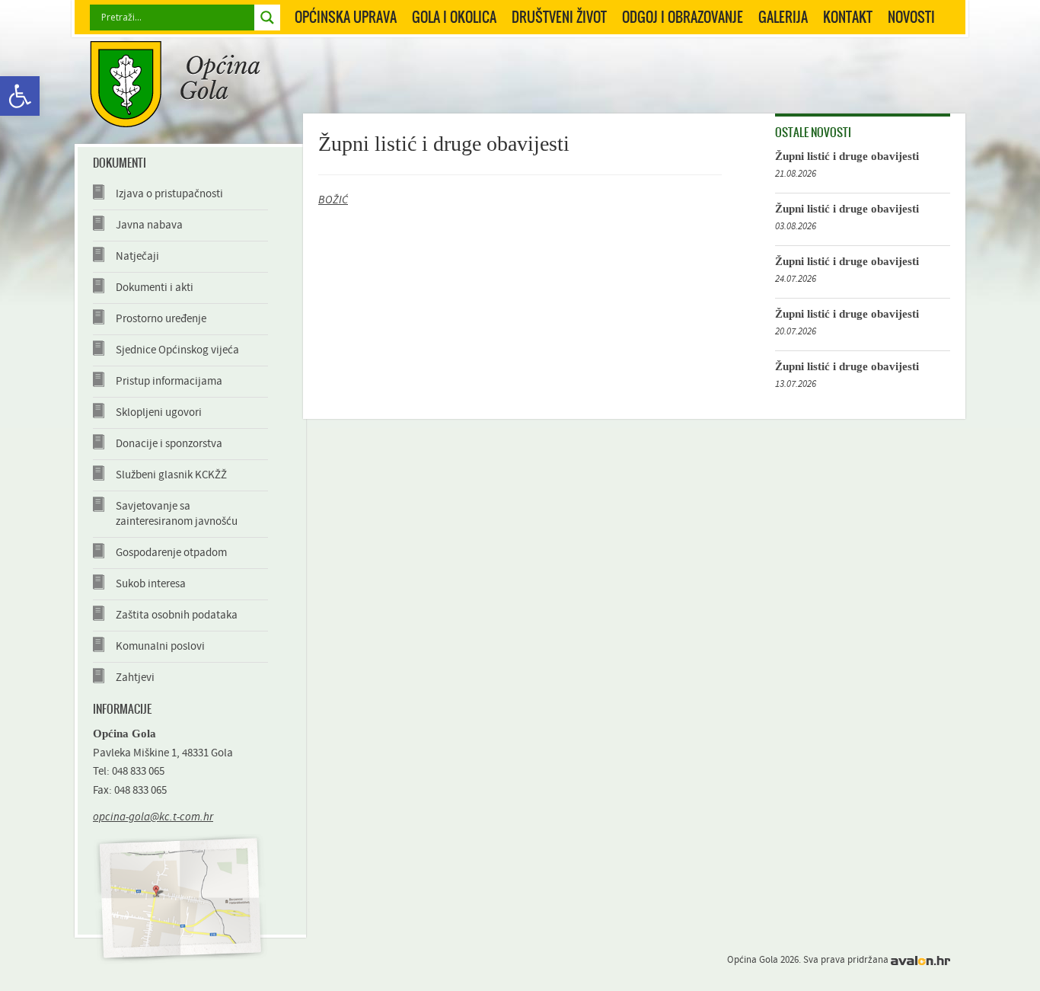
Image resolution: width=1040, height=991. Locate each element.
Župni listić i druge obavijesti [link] (847, 155)
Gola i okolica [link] (454, 16)
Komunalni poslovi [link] (160, 646)
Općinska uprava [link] (346, 16)
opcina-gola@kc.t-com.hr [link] (153, 816)
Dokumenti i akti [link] (154, 287)
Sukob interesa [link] (151, 583)
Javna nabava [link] (149, 225)
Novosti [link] (911, 16)
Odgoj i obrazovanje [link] (682, 16)
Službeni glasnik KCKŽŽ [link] (171, 474)
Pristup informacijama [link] (169, 381)
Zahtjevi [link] (135, 677)
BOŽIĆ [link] (333, 199)
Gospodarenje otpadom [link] (171, 552)
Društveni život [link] (559, 16)
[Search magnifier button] (267, 17)
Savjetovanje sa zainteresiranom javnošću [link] (177, 514)
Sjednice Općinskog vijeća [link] (177, 350)
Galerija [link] (783, 16)
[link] (20, 96)
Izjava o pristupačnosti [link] (169, 193)
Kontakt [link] (848, 16)
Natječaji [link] (137, 256)
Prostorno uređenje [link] (161, 318)
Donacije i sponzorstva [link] (169, 443)
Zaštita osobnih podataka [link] (177, 615)
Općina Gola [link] (175, 84)
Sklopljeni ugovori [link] (159, 412)
